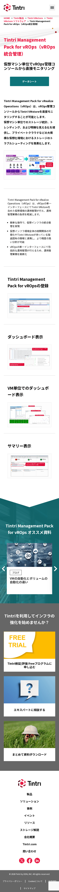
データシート (29, 81)
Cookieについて (35, 881)
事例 (29, 808)
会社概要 (29, 837)
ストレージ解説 (29, 830)
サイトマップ (29, 888)
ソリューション (29, 801)
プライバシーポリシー (12, 881)
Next (54, 569)
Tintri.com (30, 844)
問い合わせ (29, 851)
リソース (29, 823)
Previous (4, 569)
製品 (29, 794)
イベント (29, 815)
